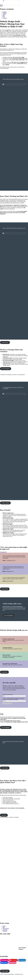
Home (4, 926)
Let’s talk (5, 18)
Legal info (5, 929)
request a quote (5, 971)
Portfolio (4, 13)
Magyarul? (5, 930)
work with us (4, 672)
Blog (4, 15)
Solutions (5, 12)
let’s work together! (6, 727)
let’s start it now (5, 342)
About (4, 14)
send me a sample (5, 502)
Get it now (4, 815)
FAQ (4, 16)
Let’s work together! (8, 615)
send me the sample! (7, 703)
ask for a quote (5, 588)
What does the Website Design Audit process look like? (13, 717)
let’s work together (6, 368)
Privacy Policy (6, 928)
